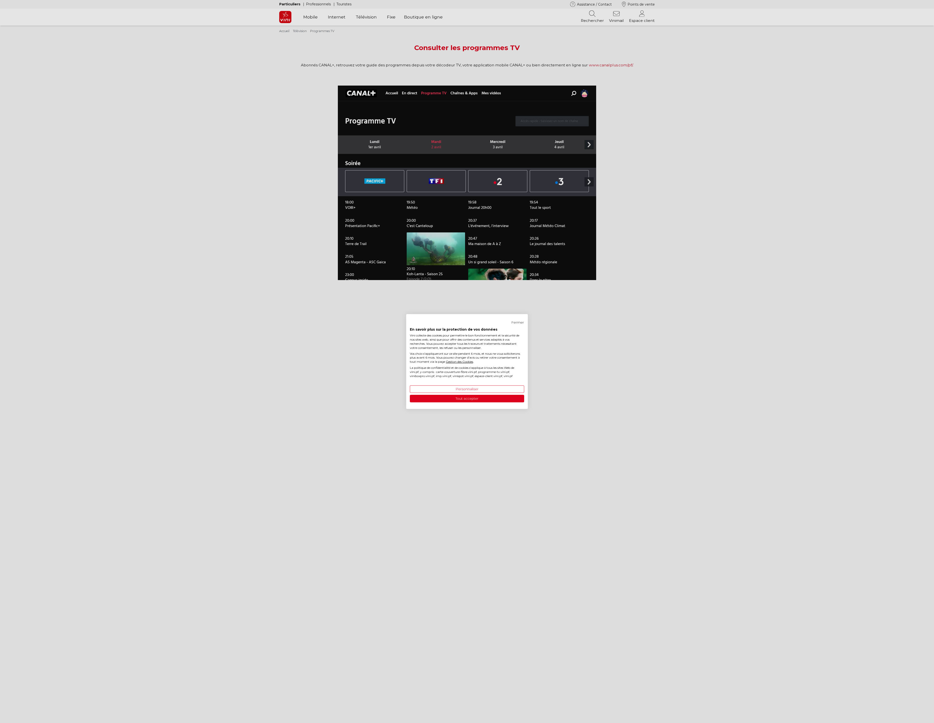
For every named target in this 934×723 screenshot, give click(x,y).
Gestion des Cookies (459, 361)
